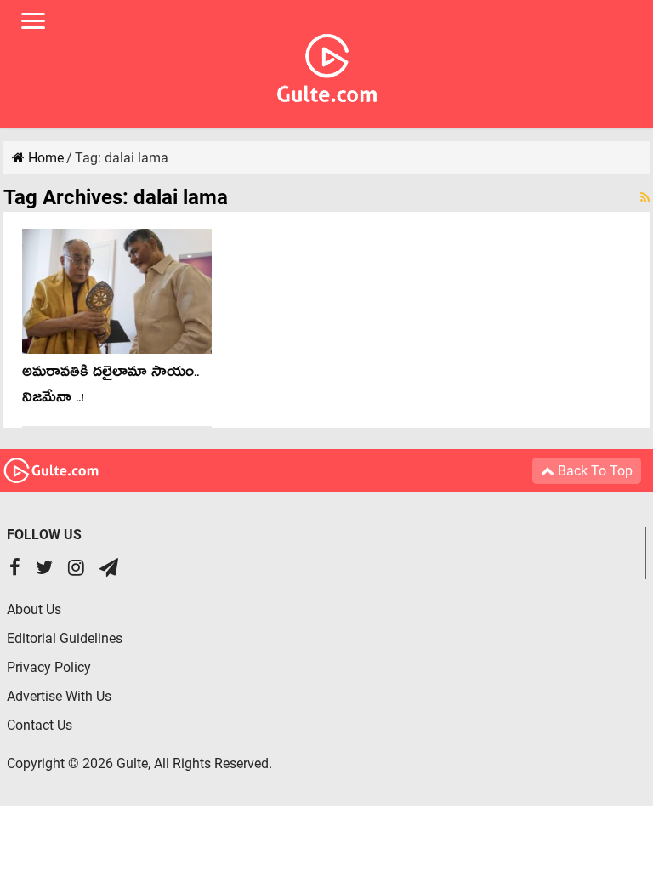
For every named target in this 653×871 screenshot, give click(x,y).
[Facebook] (15, 569)
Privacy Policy (49, 667)
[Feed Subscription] (645, 197)
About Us (34, 609)
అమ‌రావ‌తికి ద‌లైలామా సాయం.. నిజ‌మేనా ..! (110, 387)
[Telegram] (109, 569)
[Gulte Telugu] (327, 64)
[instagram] (76, 569)
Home (44, 158)
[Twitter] (44, 569)
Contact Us (39, 725)
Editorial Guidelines (64, 638)
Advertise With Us (59, 696)
